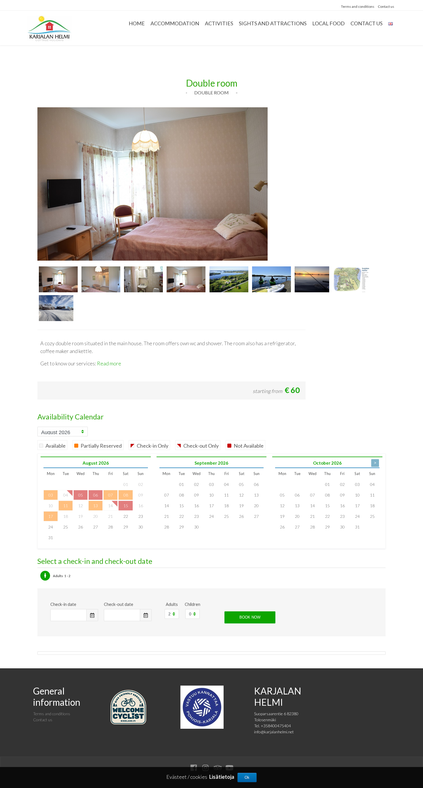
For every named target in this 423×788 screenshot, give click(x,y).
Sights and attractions (272, 23)
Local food (328, 23)
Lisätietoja (221, 777)
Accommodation (174, 23)
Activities (219, 23)
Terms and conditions (357, 6)
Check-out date (118, 604)
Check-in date (63, 604)
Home (137, 23)
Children (192, 604)
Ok (247, 777)
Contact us (386, 6)
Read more (109, 363)
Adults (172, 604)
